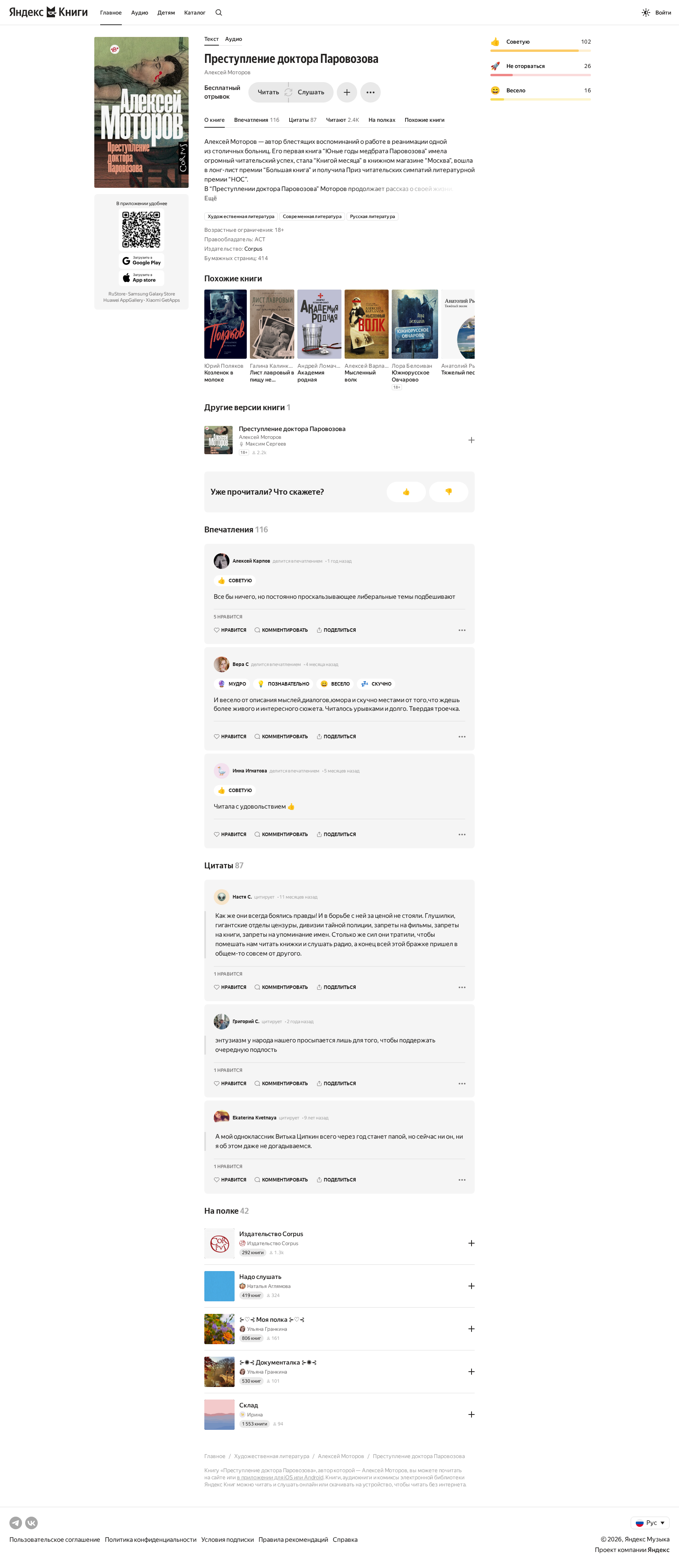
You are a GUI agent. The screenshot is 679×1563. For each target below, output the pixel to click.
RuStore (116, 294)
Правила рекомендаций (293, 1539)
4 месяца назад (322, 664)
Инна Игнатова (250, 771)
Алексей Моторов (227, 72)
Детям (166, 12)
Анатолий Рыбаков (466, 366)
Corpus (253, 249)
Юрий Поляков (224, 366)
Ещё (210, 198)
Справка (345, 1539)
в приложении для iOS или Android (280, 1477)
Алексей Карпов (251, 561)
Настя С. (242, 897)
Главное (111, 12)
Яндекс (659, 1550)
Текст (211, 39)
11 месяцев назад (298, 897)
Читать (268, 92)
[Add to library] (471, 440)
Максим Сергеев (266, 444)
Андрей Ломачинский (326, 366)
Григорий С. (246, 1021)
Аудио (139, 12)
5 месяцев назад (342, 771)
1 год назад (339, 561)
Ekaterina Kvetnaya (255, 1118)
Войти (663, 12)
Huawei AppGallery (123, 300)
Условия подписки (227, 1539)
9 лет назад (316, 1118)
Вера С (241, 664)
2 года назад (300, 1021)
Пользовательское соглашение (54, 1539)
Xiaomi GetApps (163, 300)
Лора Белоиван (412, 366)
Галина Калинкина (274, 366)
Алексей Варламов (370, 366)
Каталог (195, 12)
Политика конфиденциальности (150, 1539)
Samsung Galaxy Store (151, 294)
